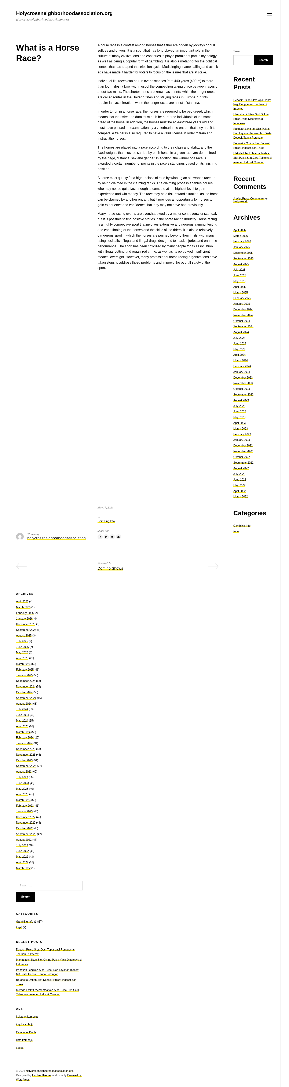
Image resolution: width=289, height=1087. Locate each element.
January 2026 (241, 247)
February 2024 (242, 366)
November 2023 (243, 383)
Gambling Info (106, 521)
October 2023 (241, 388)
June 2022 (239, 479)
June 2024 (239, 343)
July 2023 (239, 406)
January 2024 (241, 371)
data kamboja (24, 1040)
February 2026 (242, 241)
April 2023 (239, 422)
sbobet (20, 1047)
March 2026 (240, 235)
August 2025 (241, 264)
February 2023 (242, 434)
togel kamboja (24, 1024)
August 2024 (241, 332)
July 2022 (239, 473)
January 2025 (241, 303)
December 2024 (243, 309)
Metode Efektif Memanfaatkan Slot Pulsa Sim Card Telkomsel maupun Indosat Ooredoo (252, 158)
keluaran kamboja (27, 1016)
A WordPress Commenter (248, 198)
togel (236, 531)
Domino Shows (110, 568)
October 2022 (241, 457)
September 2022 (243, 462)
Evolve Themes (41, 1075)
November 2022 (243, 451)
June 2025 (239, 275)
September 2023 (243, 394)
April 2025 (239, 286)
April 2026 (239, 230)
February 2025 (242, 298)
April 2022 (239, 491)
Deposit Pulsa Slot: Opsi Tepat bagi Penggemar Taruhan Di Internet (252, 104)
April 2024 (239, 354)
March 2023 (240, 428)
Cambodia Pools (26, 1032)
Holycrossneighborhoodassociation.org (49, 1070)
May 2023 (239, 417)
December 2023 (243, 377)
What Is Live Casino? (65, 568)
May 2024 (239, 349)
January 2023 (241, 439)
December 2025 (243, 252)
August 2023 (241, 400)
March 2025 (240, 292)
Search (237, 51)
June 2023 (239, 411)
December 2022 (243, 445)
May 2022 (239, 485)
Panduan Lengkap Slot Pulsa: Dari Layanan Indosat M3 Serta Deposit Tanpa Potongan (252, 133)
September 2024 (243, 326)
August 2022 (241, 468)
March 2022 (240, 496)
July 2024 (239, 337)
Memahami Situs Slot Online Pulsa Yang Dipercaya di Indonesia (250, 119)
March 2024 (240, 360)
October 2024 (241, 320)
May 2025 (239, 281)
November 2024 (243, 315)
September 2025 (243, 258)
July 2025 (239, 269)
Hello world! (240, 201)
